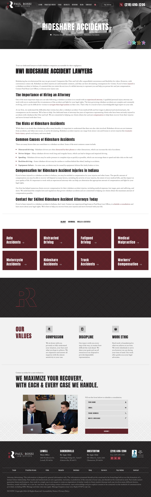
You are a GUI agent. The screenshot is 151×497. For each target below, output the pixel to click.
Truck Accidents (94, 260)
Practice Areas (50, 5)
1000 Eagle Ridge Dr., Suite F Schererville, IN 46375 (70, 459)
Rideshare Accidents (57, 260)
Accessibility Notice (50, 491)
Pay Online (107, 5)
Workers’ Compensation (131, 260)
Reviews (75, 5)
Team (40, 5)
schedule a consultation (121, 204)
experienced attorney (94, 99)
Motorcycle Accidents (20, 260)
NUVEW (10, 491)
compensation (98, 115)
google (119, 458)
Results (67, 5)
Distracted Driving (57, 238)
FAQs (59, 5)
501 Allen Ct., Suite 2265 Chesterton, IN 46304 (96, 459)
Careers (104, 470)
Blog (81, 5)
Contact (89, 5)
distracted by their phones (65, 149)
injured (130, 83)
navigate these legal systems (59, 104)
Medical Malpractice (131, 238)
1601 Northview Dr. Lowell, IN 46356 (47, 459)
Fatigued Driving (94, 238)
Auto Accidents (20, 238)
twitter (115, 458)
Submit (106, 431)
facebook (111, 458)
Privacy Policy (64, 491)
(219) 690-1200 (135, 4)
